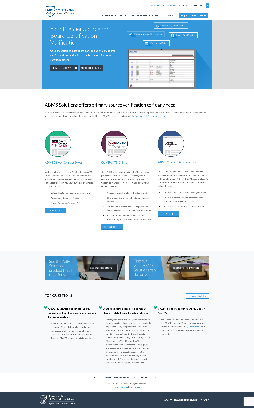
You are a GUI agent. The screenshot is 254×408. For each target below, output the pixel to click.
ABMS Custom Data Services (178, 162)
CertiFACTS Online (115, 162)
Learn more (194, 326)
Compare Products (114, 15)
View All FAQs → (197, 296)
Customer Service (171, 6)
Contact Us (155, 377)
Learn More (55, 210)
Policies (117, 387)
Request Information (192, 15)
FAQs (170, 15)
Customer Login (192, 5)
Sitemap (124, 387)
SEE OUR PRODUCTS (91, 68)
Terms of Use (134, 387)
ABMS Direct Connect (63, 162)
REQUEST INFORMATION (64, 68)
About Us (155, 6)
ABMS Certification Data (146, 15)
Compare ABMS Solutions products (151, 116)
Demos (143, 377)
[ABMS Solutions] (60, 11)
